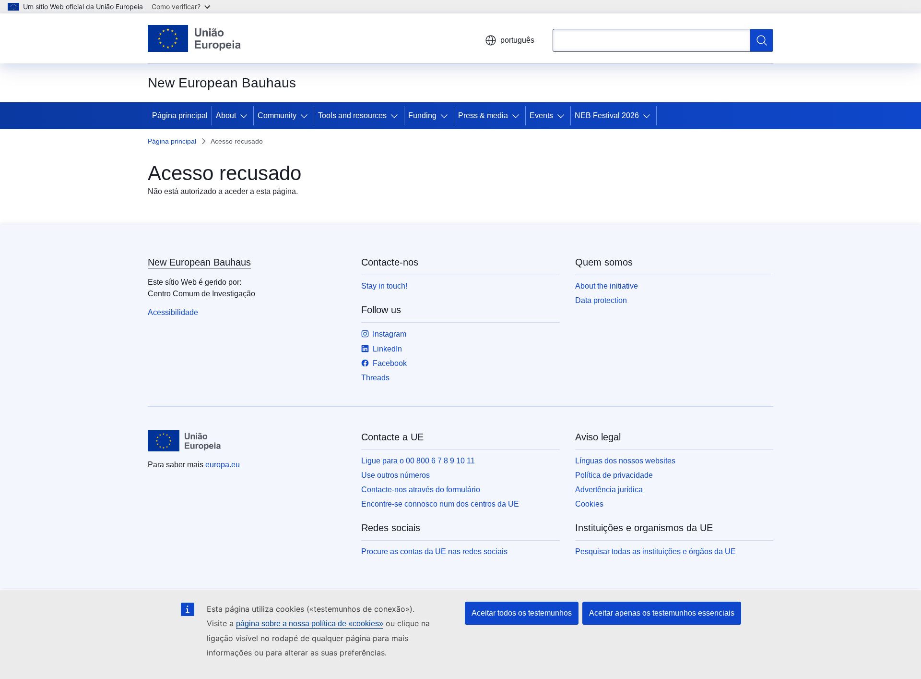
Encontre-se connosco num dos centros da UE (440, 504)
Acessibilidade (173, 312)
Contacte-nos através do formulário (420, 489)
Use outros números (395, 475)
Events (541, 115)
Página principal (180, 115)
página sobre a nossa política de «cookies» (309, 623)
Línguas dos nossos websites (625, 461)
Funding (422, 115)
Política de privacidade (614, 475)
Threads (375, 378)
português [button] (517, 40)
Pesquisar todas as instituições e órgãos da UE (655, 551)
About (226, 115)
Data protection (601, 300)
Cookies (589, 504)
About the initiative (606, 286)
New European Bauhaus (199, 262)
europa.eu (222, 465)
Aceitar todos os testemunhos (522, 613)
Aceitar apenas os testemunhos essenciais (661, 613)
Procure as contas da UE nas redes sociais (434, 551)
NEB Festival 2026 (607, 115)
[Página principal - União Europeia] (194, 38)
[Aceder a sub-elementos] (245, 115)
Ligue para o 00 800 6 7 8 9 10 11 (418, 461)
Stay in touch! (384, 286)
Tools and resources (352, 115)
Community (277, 115)
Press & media (483, 115)
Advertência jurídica (609, 489)
